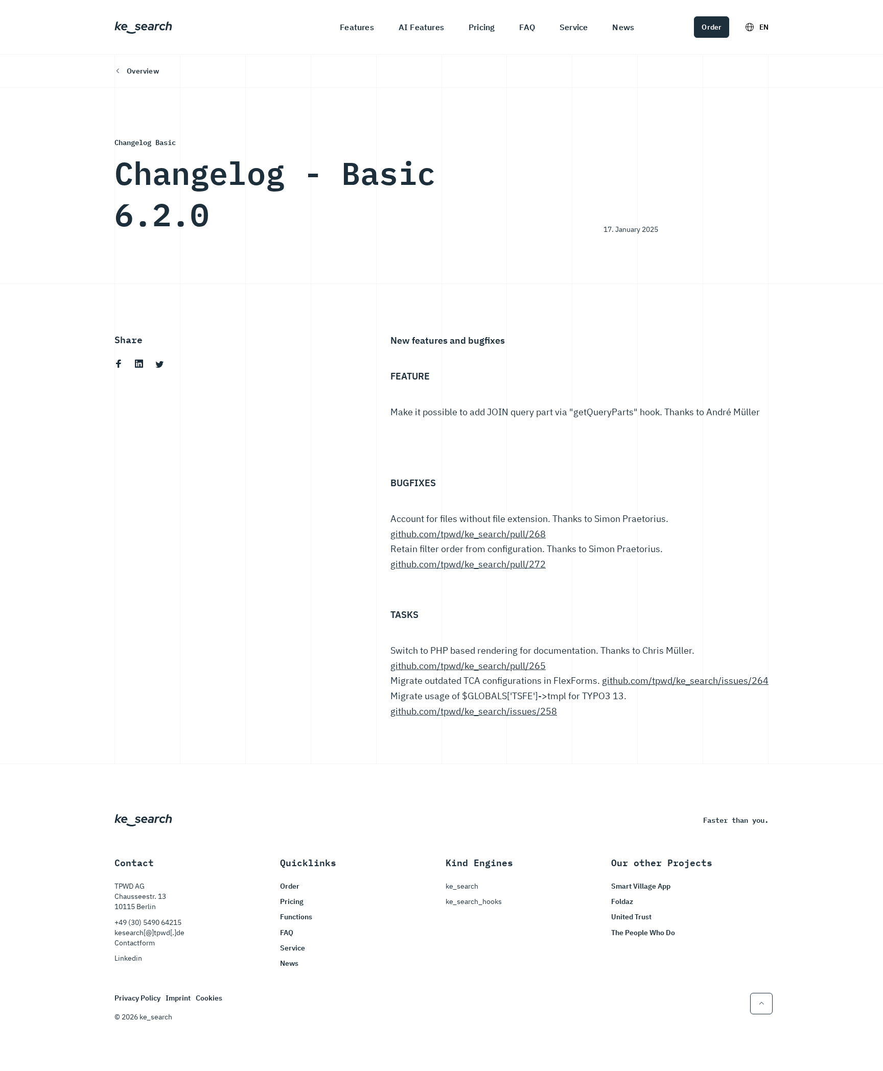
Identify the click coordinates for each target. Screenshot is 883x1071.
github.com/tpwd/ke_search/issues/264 (685, 680)
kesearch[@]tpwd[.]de (149, 932)
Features (357, 27)
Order (712, 27)
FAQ (527, 27)
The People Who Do (643, 932)
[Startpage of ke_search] (143, 26)
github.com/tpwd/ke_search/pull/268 (468, 534)
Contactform (134, 942)
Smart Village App (640, 886)
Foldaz (622, 901)
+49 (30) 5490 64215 (147, 922)
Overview (143, 71)
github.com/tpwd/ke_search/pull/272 (468, 564)
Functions (296, 916)
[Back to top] (761, 1003)
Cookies (209, 998)
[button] (118, 363)
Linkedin (128, 958)
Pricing (482, 27)
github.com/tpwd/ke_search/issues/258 (473, 711)
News (623, 27)
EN (764, 27)
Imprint (178, 998)
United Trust (631, 916)
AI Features (421, 27)
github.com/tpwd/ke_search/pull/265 (468, 666)
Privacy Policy (137, 998)
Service (574, 27)
